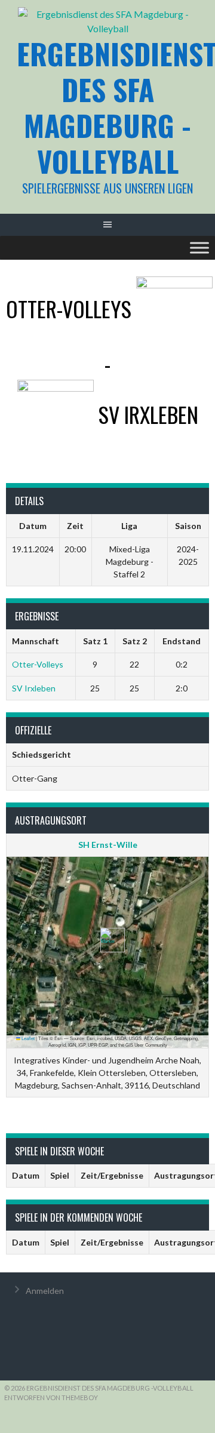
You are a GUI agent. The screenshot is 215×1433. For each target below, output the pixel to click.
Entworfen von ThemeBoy (51, 1397)
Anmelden (45, 1291)
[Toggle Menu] (199, 247)
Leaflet (27, 1038)
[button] (107, 940)
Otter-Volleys (37, 664)
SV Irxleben (34, 688)
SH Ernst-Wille (107, 844)
